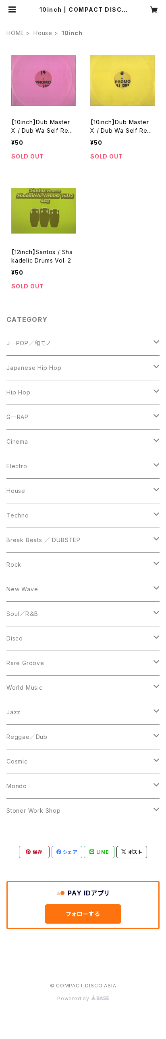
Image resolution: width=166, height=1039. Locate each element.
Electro (16, 466)
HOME (15, 32)
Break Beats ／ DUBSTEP (43, 539)
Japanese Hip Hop (34, 367)
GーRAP (17, 416)
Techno (17, 515)
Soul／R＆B (22, 613)
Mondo (16, 785)
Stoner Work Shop (33, 810)
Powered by (74, 998)
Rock (13, 564)
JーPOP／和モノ (28, 343)
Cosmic (17, 761)
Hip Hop (18, 392)
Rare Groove (25, 662)
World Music (24, 687)
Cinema (17, 441)
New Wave (22, 589)
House (42, 32)
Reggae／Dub (27, 736)
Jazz (13, 712)
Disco (14, 638)
